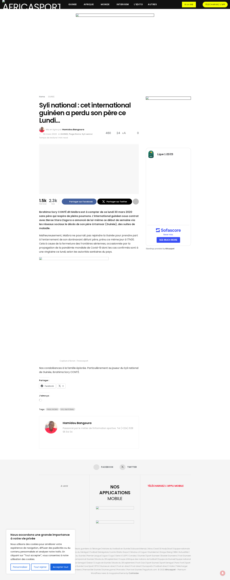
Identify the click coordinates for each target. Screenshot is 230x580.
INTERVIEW (123, 4)
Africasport (169, 249)
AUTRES (152, 4)
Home (42, 96)
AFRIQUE (89, 4)
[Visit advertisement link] (115, 55)
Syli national (67, 409)
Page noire (52, 409)
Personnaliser (20, 567)
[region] (40, 552)
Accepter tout (60, 567)
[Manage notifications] (222, 573)
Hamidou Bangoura (73, 129)
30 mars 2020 (50, 134)
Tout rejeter (40, 567)
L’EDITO (138, 4)
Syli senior (87, 134)
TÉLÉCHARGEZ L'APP (215, 4)
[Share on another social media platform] (136, 202)
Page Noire (75, 134)
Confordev (134, 573)
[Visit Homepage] (31, 4)
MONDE (105, 4)
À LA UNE (188, 4)
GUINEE (72, 4)
